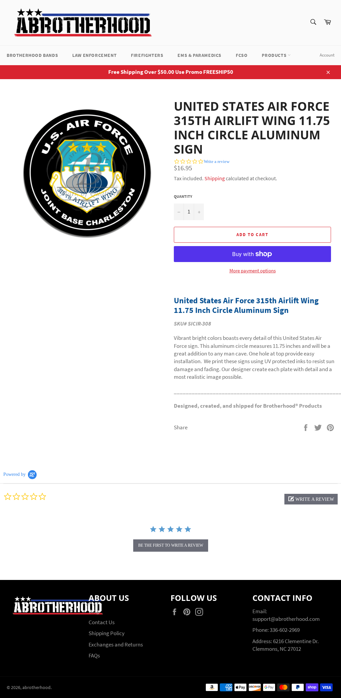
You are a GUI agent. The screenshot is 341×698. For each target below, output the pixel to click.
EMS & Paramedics (199, 55)
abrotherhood (36, 687)
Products (274, 55)
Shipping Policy (107, 633)
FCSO (241, 55)
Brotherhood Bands (32, 55)
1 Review (314, 143)
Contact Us (102, 622)
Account (327, 55)
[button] (311, 499)
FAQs (94, 655)
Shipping (214, 178)
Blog (94, 611)
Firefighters (147, 55)
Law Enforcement (94, 55)
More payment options (252, 270)
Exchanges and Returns (116, 644)
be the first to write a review (170, 545)
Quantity (183, 196)
